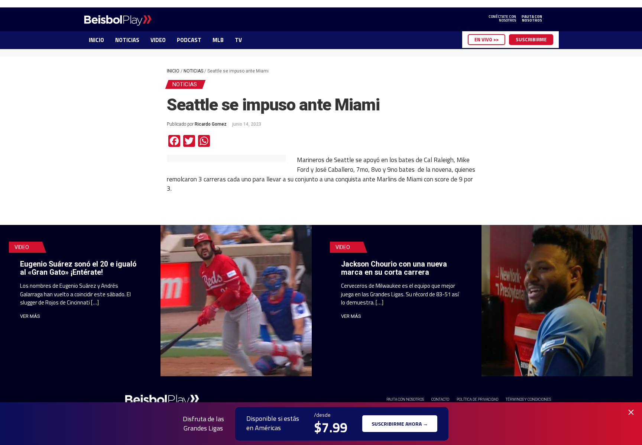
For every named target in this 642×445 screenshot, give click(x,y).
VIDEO (158, 40)
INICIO (96, 40)
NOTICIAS (127, 40)
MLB (218, 40)
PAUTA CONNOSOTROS (532, 18)
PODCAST (189, 40)
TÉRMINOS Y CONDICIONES (528, 399)
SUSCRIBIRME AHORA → (400, 424)
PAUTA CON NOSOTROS (405, 399)
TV (238, 40)
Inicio (173, 71)
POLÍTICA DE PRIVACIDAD (477, 399)
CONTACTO (440, 399)
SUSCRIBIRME (531, 39)
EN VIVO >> (486, 39)
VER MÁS (30, 316)
